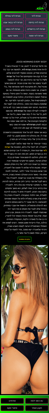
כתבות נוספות (24, 239)
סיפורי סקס (13, 36)
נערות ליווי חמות (36, 36)
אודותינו (12, 401)
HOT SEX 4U (37, 401)
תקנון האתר (37, 408)
